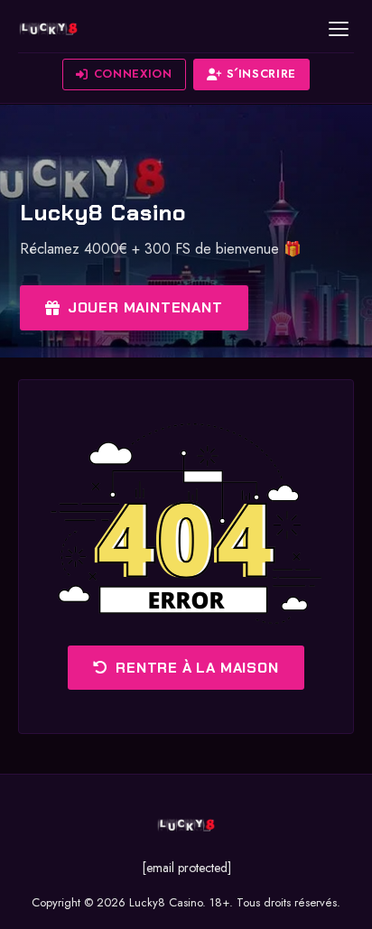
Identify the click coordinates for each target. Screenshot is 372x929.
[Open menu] (338, 29)
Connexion (133, 73)
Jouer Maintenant (145, 307)
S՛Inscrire (261, 73)
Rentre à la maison (197, 667)
